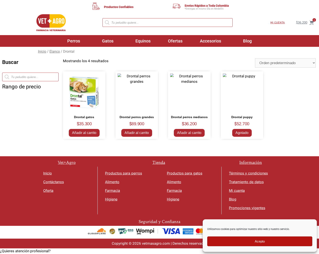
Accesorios (210, 41)
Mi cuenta (277, 22)
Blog (247, 41)
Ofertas (175, 41)
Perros (73, 41)
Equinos (143, 41)
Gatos (107, 41)
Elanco (54, 51)
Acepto (260, 241)
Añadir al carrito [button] (84, 133)
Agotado (241, 133)
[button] (159, 251)
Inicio (42, 51)
